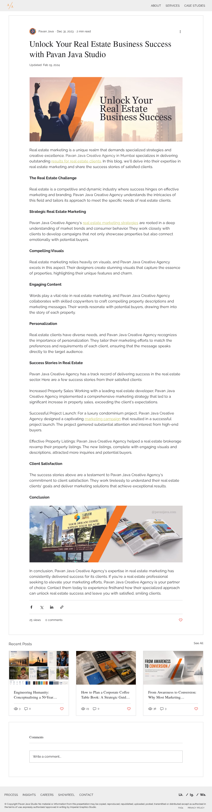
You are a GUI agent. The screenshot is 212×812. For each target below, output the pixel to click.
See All (198, 643)
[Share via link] (62, 607)
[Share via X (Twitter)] (41, 607)
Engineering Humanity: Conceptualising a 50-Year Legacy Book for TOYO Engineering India (33, 695)
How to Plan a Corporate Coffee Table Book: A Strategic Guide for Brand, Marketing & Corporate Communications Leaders (105, 695)
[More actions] (180, 31)
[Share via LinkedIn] (52, 607)
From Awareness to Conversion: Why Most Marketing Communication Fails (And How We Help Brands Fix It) (172, 695)
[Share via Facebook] (31, 607)
